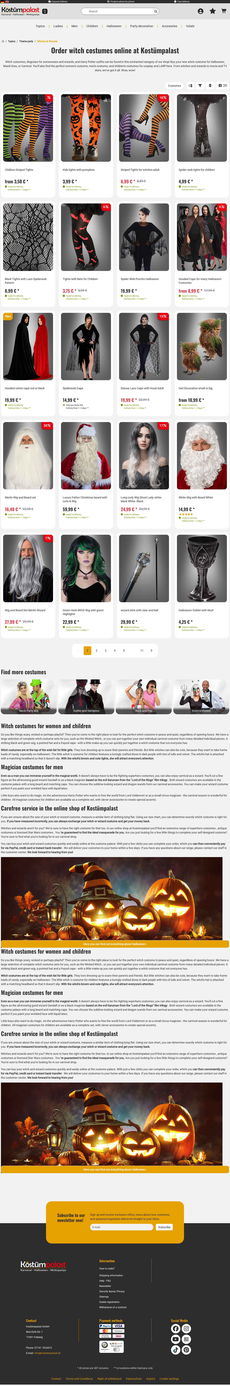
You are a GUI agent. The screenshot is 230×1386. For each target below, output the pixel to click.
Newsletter (105, 1286)
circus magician (171, 795)
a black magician (75, 780)
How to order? (107, 1268)
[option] (28, 128)
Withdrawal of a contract (113, 1307)
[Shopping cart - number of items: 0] (224, 11)
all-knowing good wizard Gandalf (37, 780)
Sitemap (104, 1296)
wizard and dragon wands (130, 784)
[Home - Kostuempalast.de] (43, 1266)
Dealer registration (109, 1302)
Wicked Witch (93, 738)
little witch (63, 754)
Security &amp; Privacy (112, 1291)
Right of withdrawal (109, 1378)
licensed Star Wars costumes (35, 832)
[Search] (156, 11)
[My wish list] (212, 11)
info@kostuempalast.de (47, 1353)
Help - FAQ (105, 1280)
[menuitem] (2, 1)
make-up (97, 743)
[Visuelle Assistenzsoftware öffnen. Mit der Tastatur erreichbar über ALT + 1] (43, 11)
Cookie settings (169, 1378)
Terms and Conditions (79, 1378)
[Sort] (210, 85)
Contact (56, 1378)
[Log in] (200, 11)
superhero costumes (203, 828)
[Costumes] (174, 85)
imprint (150, 1378)
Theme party (26, 41)
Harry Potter (75, 795)
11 (141, 650)
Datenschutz (134, 1378)
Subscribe (164, 1227)
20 (224, 86)
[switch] (116, 1349)
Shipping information (111, 1275)
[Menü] (122, 1342)
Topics (11, 41)
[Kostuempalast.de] (20, 11)
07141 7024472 (43, 1347)
